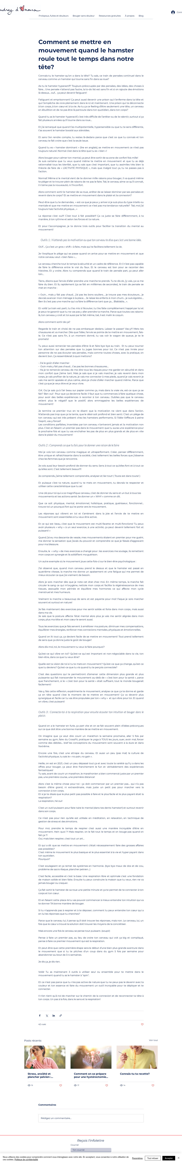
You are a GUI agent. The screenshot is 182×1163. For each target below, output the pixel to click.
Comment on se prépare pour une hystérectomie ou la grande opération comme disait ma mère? (90, 1075)
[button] (54, 17)
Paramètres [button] (137, 1158)
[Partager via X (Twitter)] (46, 1015)
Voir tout (153, 1040)
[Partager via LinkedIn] (53, 1015)
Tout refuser (152, 1158)
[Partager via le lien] (60, 1015)
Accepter (169, 1158)
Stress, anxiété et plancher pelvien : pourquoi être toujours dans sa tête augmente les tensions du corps (43, 1075)
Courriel (75, 1145)
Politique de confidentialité (26, 1159)
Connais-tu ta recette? (135, 1073)
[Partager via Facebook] (39, 1015)
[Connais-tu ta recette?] (137, 1057)
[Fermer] (178, 1158)
